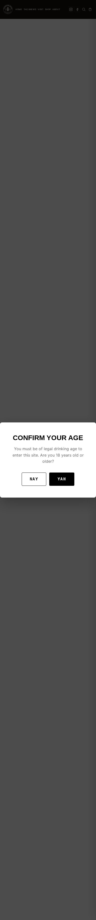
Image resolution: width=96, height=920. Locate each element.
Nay (34, 479)
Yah (62, 479)
